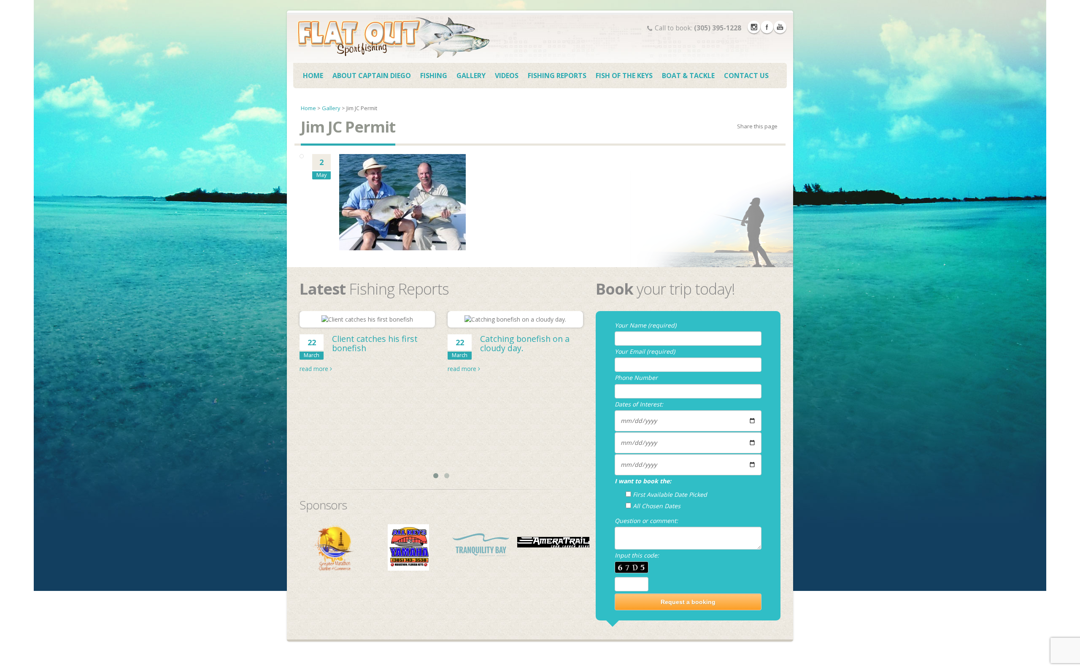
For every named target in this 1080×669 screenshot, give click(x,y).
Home (313, 75)
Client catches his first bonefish (375, 343)
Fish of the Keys (624, 75)
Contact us (746, 75)
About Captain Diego (371, 75)
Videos (506, 75)
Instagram (754, 27)
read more (315, 369)
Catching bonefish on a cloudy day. (525, 343)
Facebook (767, 27)
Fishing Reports (557, 75)
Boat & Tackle (688, 75)
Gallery (471, 75)
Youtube (780, 27)
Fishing (433, 75)
